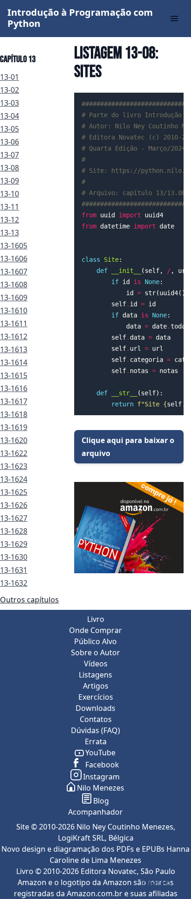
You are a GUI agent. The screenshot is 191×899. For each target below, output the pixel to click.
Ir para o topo (164, 882)
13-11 (9, 207)
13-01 (9, 77)
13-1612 (13, 336)
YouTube (100, 752)
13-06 (9, 142)
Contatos (96, 719)
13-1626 (13, 505)
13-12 (9, 220)
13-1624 (13, 479)
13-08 (9, 168)
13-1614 (13, 362)
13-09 (9, 181)
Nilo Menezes (100, 788)
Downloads (95, 708)
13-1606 (13, 258)
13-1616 (13, 388)
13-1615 (13, 375)
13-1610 (13, 310)
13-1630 (13, 557)
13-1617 (13, 401)
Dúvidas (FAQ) (95, 730)
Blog (101, 801)
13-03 (9, 103)
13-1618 (13, 414)
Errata (96, 741)
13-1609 (13, 297)
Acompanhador (95, 812)
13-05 (9, 129)
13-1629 (13, 544)
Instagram (101, 777)
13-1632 (13, 583)
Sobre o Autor (95, 652)
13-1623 (13, 466)
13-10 (9, 194)
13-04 (9, 116)
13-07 (9, 155)
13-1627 (13, 518)
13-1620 (13, 440)
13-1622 (13, 453)
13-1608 (13, 284)
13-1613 (13, 349)
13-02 (9, 90)
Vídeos (96, 663)
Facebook (101, 765)
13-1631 (13, 570)
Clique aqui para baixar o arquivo (128, 446)
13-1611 (13, 323)
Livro (95, 619)
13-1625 (13, 492)
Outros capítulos (29, 600)
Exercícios (95, 697)
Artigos (95, 686)
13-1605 (13, 246)
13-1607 (13, 271)
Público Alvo (95, 641)
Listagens (95, 675)
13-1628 (13, 531)
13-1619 (13, 427)
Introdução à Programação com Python (80, 18)
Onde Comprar (95, 630)
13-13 (9, 233)
